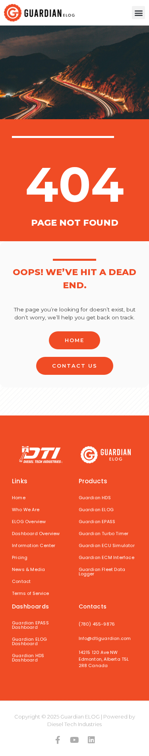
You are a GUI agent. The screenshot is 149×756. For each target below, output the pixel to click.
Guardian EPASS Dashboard (30, 625)
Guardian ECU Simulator (107, 545)
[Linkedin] (91, 740)
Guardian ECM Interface (106, 557)
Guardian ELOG (96, 509)
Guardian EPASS (97, 521)
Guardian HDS (95, 497)
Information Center (34, 545)
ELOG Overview (29, 521)
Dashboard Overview (36, 533)
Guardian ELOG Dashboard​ (29, 641)
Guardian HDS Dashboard (28, 657)
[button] (138, 12)
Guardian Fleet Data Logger (102, 571)
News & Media (28, 569)
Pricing (19, 557)
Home (18, 497)
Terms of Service (30, 593)
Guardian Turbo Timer (104, 533)
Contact (21, 581)
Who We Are (25, 509)
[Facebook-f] (58, 740)
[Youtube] (75, 740)
